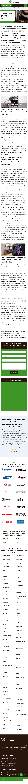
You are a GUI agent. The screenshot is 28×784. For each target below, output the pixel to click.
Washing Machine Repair (7, 765)
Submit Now (14, 372)
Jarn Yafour (19, 626)
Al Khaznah (6, 646)
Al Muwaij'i (5, 683)
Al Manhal (5, 657)
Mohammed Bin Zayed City (20, 668)
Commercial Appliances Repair (8, 758)
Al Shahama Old (7, 720)
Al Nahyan (5, 691)
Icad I (17, 622)
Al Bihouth (5, 598)
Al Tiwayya (19, 563)
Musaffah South (20, 677)
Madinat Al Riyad (20, 641)
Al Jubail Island (7, 635)
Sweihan (18, 710)
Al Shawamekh (20, 555)
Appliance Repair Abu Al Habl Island (10, 7)
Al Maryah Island (7, 665)
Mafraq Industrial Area (20, 649)
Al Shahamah (6, 724)
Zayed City (18, 725)
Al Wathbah (19, 566)
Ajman (4, 542)
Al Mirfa (5, 672)
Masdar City (19, 654)
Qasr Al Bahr (19, 688)
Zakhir (17, 721)
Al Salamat (6, 709)
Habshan (18, 609)
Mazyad (18, 658)
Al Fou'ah (5, 620)
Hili (16, 619)
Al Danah (5, 602)
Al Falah (5, 613)
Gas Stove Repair (5, 760)
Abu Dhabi (5, 538)
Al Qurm (5, 695)
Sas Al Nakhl (19, 699)
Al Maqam (5, 661)
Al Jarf (4, 631)
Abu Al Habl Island (8, 559)
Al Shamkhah (6, 728)
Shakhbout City (20, 703)
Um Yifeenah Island (21, 714)
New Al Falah (19, 681)
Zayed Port (19, 729)
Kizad (17, 634)
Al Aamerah (6, 566)
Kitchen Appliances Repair (7, 761)
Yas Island (18, 718)
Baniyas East (19, 581)
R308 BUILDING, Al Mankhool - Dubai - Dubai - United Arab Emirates (15, 775)
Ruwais (18, 695)
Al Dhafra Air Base (8, 605)
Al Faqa (5, 617)
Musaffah (18, 673)
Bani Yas (18, 577)
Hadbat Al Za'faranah (18, 614)
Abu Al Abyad (6, 555)
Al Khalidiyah (6, 643)
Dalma (17, 589)
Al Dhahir (5, 609)
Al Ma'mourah (6, 654)
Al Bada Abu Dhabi (8, 587)
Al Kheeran (6, 650)
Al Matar (5, 669)
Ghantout (18, 602)
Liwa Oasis (19, 637)
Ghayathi (18, 605)
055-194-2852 (6, 5)
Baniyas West (19, 585)
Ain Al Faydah (6, 563)
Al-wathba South (20, 574)
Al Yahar (18, 570)
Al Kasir (5, 639)
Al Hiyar (5, 628)
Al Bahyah (5, 591)
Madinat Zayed (20, 645)
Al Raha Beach (7, 698)
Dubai (17, 538)
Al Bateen (5, 594)
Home (2, 7)
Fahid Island (19, 592)
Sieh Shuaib (19, 707)
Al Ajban (5, 580)
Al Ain (4, 570)
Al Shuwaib (19, 559)
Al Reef (5, 706)
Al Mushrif (5, 680)
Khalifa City (19, 630)
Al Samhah (6, 717)
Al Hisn (5, 624)
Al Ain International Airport (8, 575)
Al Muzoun (5, 687)
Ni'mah (17, 684)
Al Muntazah (6, 676)
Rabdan (18, 692)
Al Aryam (5, 583)
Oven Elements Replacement (8, 763)
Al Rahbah (5, 702)
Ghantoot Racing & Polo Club (21, 597)
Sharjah (18, 542)
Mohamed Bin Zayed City (19, 663)
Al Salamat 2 (6, 713)
